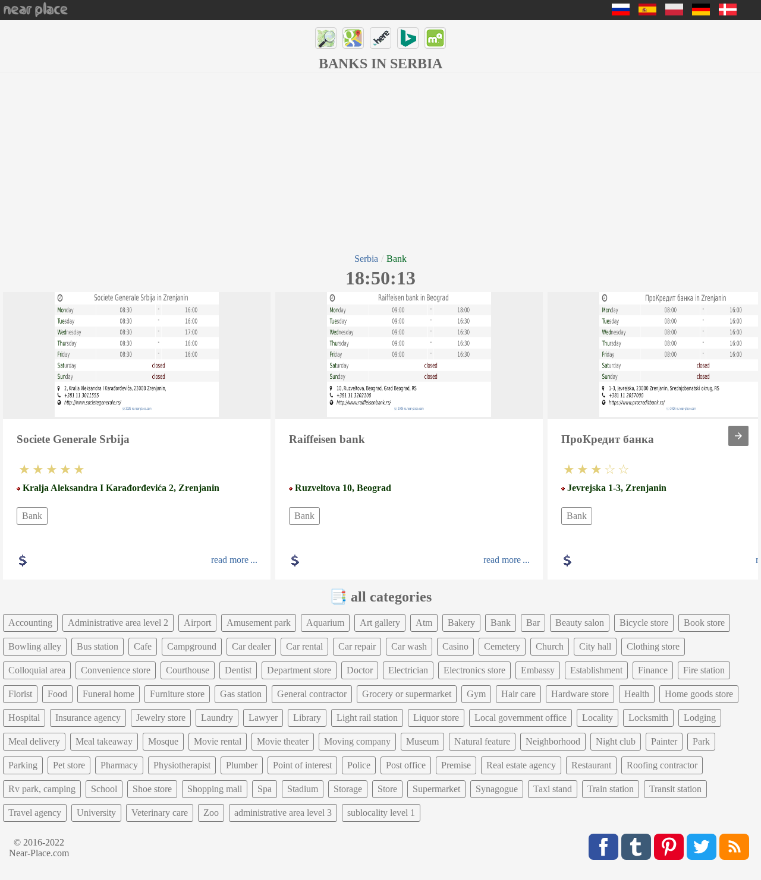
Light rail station (367, 718)
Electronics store (474, 670)
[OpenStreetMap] (326, 38)
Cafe (143, 646)
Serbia (366, 259)
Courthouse (187, 670)
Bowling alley (34, 646)
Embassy (538, 670)
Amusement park (259, 623)
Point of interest (302, 765)
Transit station (675, 789)
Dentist (238, 670)
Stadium (302, 789)
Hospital (24, 718)
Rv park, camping (42, 789)
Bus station (97, 646)
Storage (348, 789)
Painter (664, 741)
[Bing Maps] (408, 38)
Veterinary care (159, 813)
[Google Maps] (353, 38)
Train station (610, 789)
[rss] (734, 847)
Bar (533, 623)
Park (701, 741)
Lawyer (263, 718)
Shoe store (152, 789)
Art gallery (380, 623)
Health (636, 694)
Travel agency (34, 813)
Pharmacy (119, 765)
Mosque (163, 741)
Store (387, 789)
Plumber (241, 765)
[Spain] (647, 12)
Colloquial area (36, 670)
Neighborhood (553, 741)
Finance (653, 670)
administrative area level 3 (283, 813)
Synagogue (497, 789)
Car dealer (251, 646)
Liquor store (436, 718)
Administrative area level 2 (118, 623)
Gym (476, 694)
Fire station (704, 670)
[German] (701, 12)
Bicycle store (644, 623)
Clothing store (653, 646)
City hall (595, 646)
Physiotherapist (181, 765)
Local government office (520, 718)
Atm (424, 623)
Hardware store (580, 694)
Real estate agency (521, 765)
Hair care (518, 694)
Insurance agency (88, 718)
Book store (704, 623)
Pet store (69, 765)
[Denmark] (728, 12)
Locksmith (648, 718)
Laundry (217, 718)
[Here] (380, 38)
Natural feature (482, 741)
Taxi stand (552, 789)
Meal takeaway (104, 741)
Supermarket (436, 789)
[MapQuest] (435, 38)
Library (307, 718)
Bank (32, 516)
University (96, 813)
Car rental (304, 646)
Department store (299, 670)
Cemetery (502, 646)
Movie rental (217, 741)
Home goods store (699, 694)
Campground (191, 646)
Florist (20, 694)
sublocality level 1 (381, 813)
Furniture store (177, 694)
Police (358, 765)
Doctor (360, 670)
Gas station (241, 694)
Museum (422, 741)
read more (230, 560)
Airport (197, 623)
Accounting (30, 623)
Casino (455, 646)
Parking (22, 765)
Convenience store (115, 670)
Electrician (408, 670)
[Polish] (674, 12)
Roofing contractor (662, 765)
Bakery (461, 623)
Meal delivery (34, 741)
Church (550, 646)
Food (57, 694)
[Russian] (621, 12)
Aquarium (325, 623)
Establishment (596, 670)
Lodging (700, 718)
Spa (264, 789)
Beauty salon (579, 623)
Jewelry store (160, 718)
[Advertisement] (380, 161)
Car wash (409, 646)
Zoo (211, 813)
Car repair (357, 646)
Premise (456, 765)
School (104, 789)
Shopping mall (214, 789)
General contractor (312, 694)
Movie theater (283, 741)
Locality (597, 718)
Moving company (357, 741)
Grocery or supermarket (406, 694)
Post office (406, 765)
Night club (616, 741)
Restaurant (591, 765)
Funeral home (108, 694)
